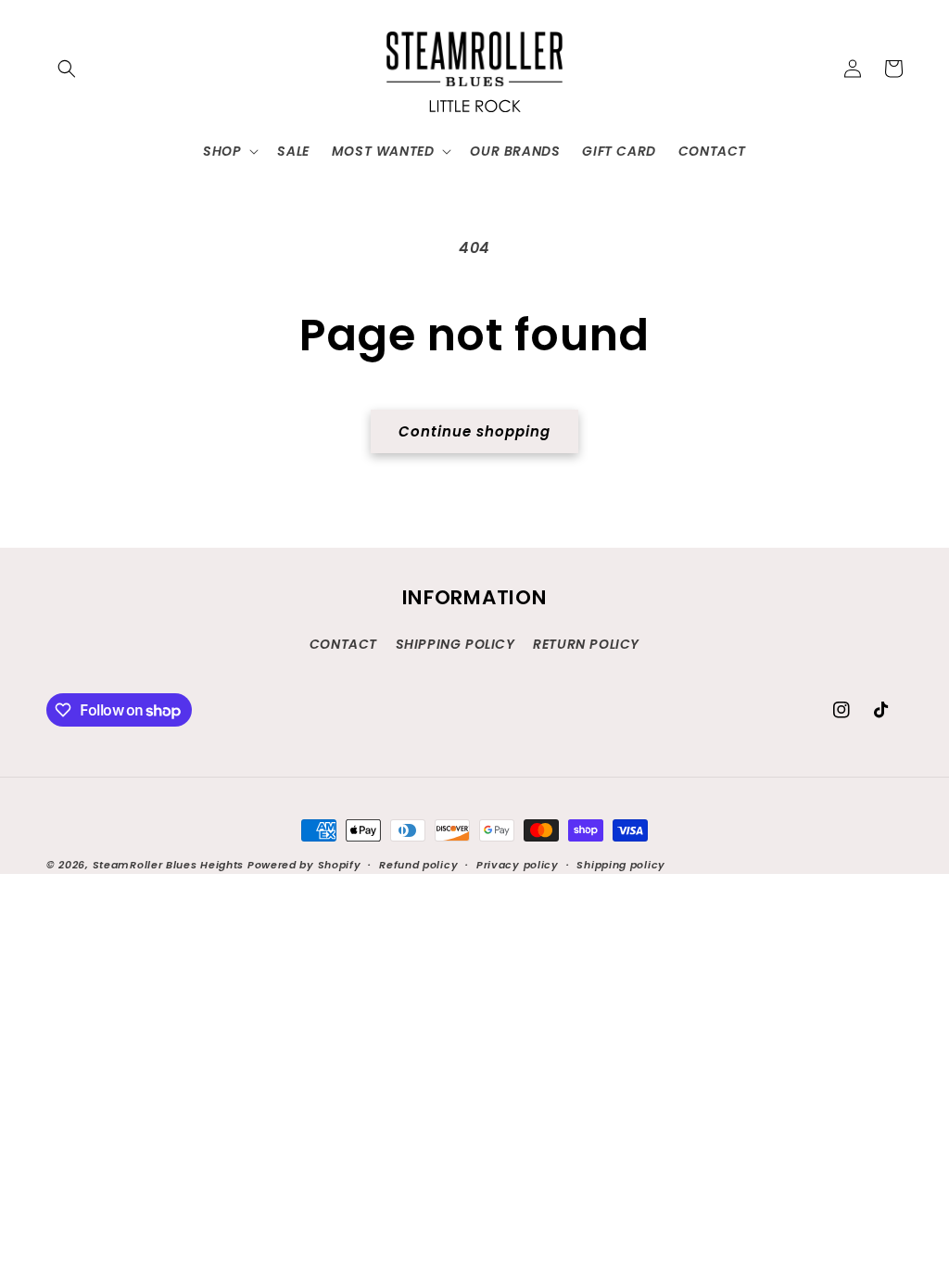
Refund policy (418, 864)
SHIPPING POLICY (455, 644)
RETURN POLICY (586, 644)
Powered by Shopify (304, 864)
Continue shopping (474, 431)
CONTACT (343, 644)
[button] (66, 68)
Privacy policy (517, 864)
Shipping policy (620, 864)
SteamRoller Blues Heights (169, 864)
